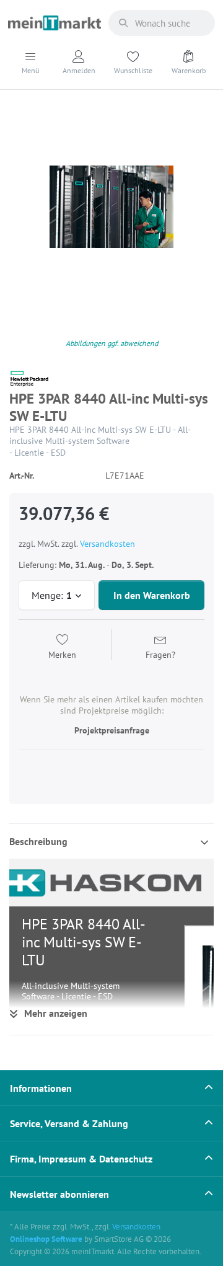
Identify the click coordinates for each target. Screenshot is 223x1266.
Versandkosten (107, 543)
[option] (111, 207)
